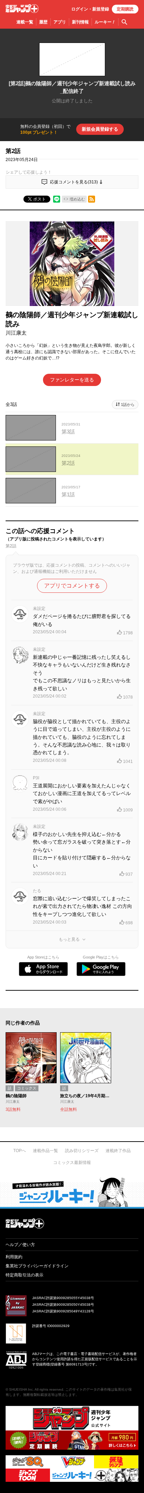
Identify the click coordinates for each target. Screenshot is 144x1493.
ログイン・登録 (90, 9)
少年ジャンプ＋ (22, 8)
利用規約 (14, 1256)
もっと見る (69, 939)
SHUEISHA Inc (21, 1389)
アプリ (59, 22)
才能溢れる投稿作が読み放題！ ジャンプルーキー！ (72, 1192)
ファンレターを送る (72, 380)
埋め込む (77, 199)
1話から (128, 404)
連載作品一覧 (45, 1150)
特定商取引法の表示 (24, 1275)
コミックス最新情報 (72, 1162)
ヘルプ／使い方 (20, 1244)
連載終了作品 (118, 1150)
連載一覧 (24, 22)
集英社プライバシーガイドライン (37, 1265)
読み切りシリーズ (82, 1150)
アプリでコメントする (72, 586)
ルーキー (105, 22)
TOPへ (19, 1150)
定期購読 (125, 9)
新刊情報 (80, 22)
